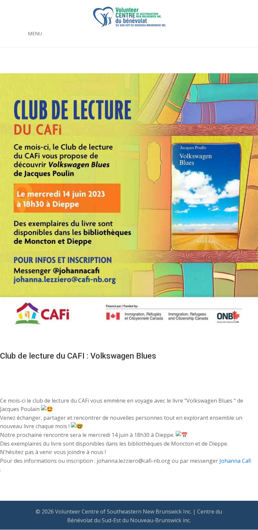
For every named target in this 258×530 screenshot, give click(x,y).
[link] (235, 460)
